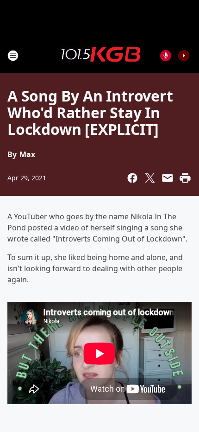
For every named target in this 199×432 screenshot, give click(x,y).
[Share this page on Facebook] (132, 178)
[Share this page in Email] (167, 178)
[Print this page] (185, 178)
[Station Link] (99, 55)
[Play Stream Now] (183, 55)
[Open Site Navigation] (13, 55)
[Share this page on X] (149, 178)
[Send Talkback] (165, 55)
